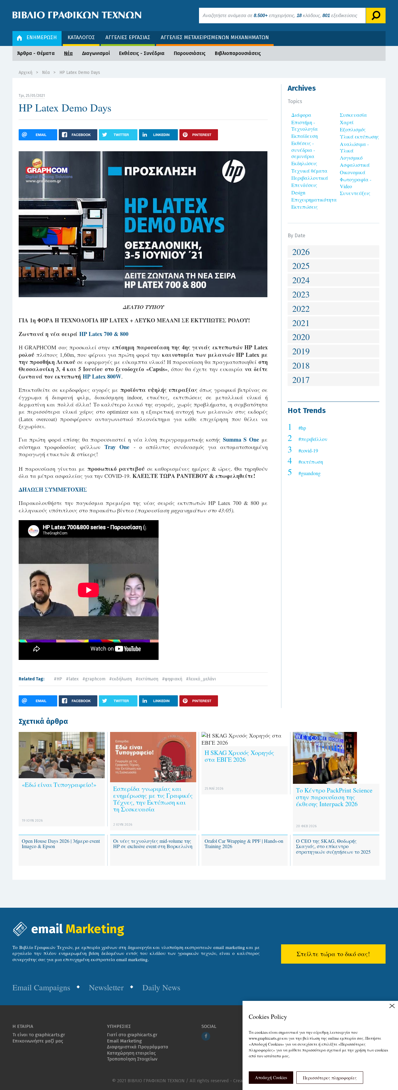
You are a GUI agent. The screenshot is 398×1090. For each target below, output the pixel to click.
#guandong (309, 473)
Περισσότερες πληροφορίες (330, 1078)
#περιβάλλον (312, 439)
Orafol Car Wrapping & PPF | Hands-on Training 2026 (244, 844)
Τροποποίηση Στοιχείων (132, 1059)
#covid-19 (308, 450)
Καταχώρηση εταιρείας (131, 1053)
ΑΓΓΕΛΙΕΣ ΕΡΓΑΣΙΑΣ (127, 37)
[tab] (333, 251)
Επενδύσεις (304, 185)
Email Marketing (124, 1041)
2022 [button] (301, 308)
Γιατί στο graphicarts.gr (132, 1035)
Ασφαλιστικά (355, 164)
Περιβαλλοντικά (309, 178)
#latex (72, 679)
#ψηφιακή (172, 679)
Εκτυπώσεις (304, 206)
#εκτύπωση (147, 679)
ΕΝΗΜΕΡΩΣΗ (41, 37)
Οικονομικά (352, 172)
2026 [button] (301, 251)
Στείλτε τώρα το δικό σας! (333, 954)
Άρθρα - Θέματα (36, 53)
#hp (302, 428)
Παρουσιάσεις (190, 53)
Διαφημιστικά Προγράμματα (137, 1047)
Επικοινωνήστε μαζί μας (37, 1041)
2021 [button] (301, 323)
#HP (58, 679)
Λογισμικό (351, 157)
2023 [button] (301, 294)
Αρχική (25, 72)
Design (298, 192)
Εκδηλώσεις (304, 163)
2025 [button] (301, 265)
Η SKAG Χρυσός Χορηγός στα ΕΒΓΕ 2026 (239, 756)
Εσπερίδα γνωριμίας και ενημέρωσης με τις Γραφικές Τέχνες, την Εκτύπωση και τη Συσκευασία (153, 798)
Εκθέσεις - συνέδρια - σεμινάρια (303, 149)
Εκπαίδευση (304, 136)
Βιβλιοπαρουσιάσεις (238, 53)
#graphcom (93, 679)
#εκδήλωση (120, 679)
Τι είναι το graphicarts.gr (38, 1035)
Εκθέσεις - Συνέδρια (141, 53)
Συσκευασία (353, 114)
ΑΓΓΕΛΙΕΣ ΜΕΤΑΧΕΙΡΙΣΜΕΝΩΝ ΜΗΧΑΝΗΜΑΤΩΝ (215, 37)
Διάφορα (301, 114)
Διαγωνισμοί (96, 53)
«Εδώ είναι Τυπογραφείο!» (59, 784)
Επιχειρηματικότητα (314, 199)
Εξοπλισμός (353, 129)
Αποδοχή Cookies (271, 1077)
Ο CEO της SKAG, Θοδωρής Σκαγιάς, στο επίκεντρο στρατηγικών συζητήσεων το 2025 (333, 846)
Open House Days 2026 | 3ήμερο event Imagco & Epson (61, 844)
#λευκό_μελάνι (201, 679)
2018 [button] (301, 365)
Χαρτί (347, 122)
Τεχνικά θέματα (309, 170)
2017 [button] (301, 379)
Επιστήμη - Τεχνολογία (304, 125)
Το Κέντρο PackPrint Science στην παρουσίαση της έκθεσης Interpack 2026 (334, 797)
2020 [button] (301, 337)
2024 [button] (301, 280)
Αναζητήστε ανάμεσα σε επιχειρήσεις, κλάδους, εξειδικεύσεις (280, 15)
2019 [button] (301, 351)
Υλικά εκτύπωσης (359, 136)
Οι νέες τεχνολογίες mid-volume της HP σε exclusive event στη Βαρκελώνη (152, 844)
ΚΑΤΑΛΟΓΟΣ (81, 37)
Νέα (68, 53)
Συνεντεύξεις (355, 193)
